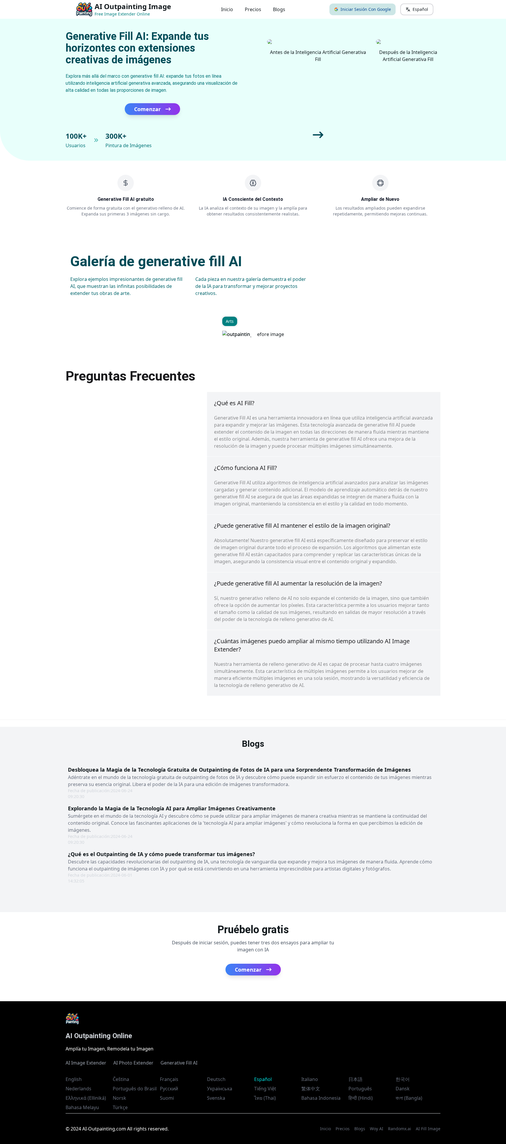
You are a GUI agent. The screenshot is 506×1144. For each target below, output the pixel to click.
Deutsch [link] (216, 1079)
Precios (253, 9)
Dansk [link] (403, 1088)
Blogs (279, 9)
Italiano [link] (309, 1079)
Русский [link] (169, 1088)
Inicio (227, 9)
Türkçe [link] (120, 1107)
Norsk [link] (119, 1098)
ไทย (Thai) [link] (265, 1098)
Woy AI (376, 1128)
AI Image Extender (86, 1063)
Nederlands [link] (78, 1088)
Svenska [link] (216, 1098)
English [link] (74, 1079)
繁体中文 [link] (310, 1088)
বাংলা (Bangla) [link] (409, 1098)
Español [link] (263, 1079)
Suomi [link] (167, 1098)
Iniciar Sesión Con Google (366, 9)
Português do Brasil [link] (135, 1088)
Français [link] (169, 1079)
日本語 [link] (355, 1079)
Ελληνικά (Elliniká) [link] (86, 1098)
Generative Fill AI (178, 1063)
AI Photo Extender (133, 1063)
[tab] (229, 321)
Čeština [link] (121, 1079)
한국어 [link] (403, 1079)
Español (420, 9)
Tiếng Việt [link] (265, 1088)
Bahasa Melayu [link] (82, 1107)
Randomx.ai (399, 1128)
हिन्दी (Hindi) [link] (360, 1098)
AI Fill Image (428, 1128)
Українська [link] (219, 1088)
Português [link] (360, 1088)
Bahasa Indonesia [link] (321, 1098)
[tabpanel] (253, 334)
